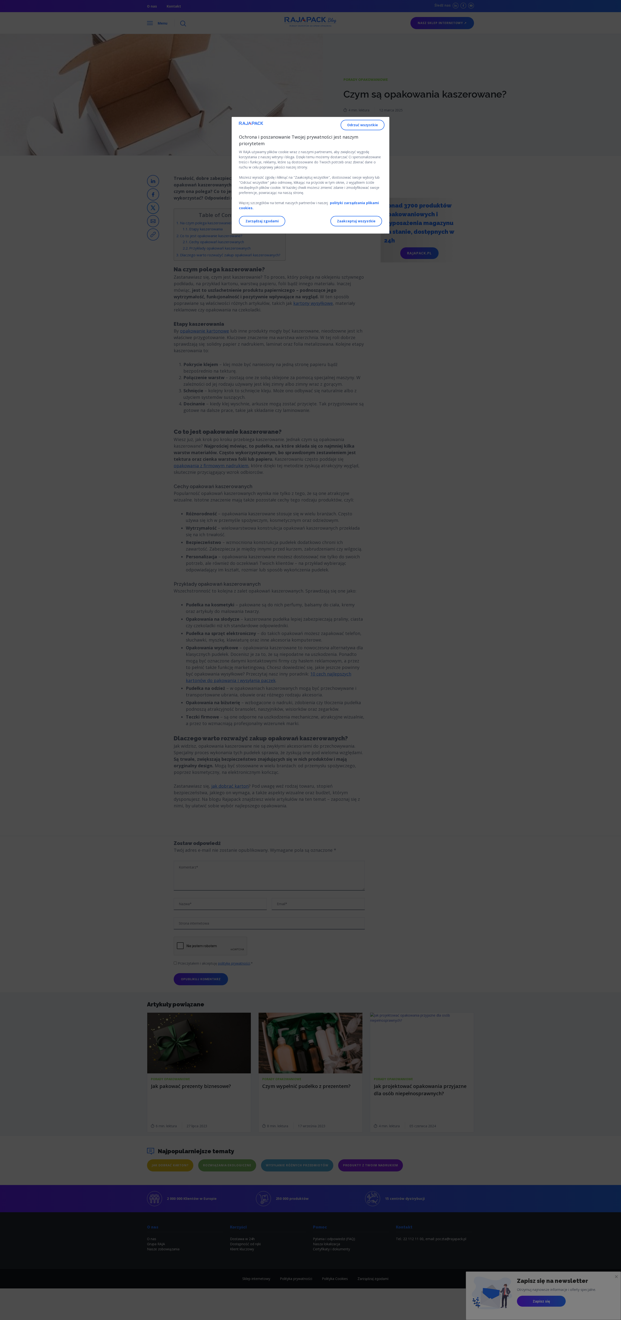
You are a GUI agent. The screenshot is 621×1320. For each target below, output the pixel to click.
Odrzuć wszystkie (362, 125)
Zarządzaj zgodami (262, 221)
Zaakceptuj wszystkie (356, 221)
